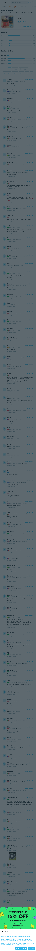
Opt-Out (24, 948)
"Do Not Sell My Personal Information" (13, 945)
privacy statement (6, 939)
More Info (31, 948)
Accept (18, 948)
